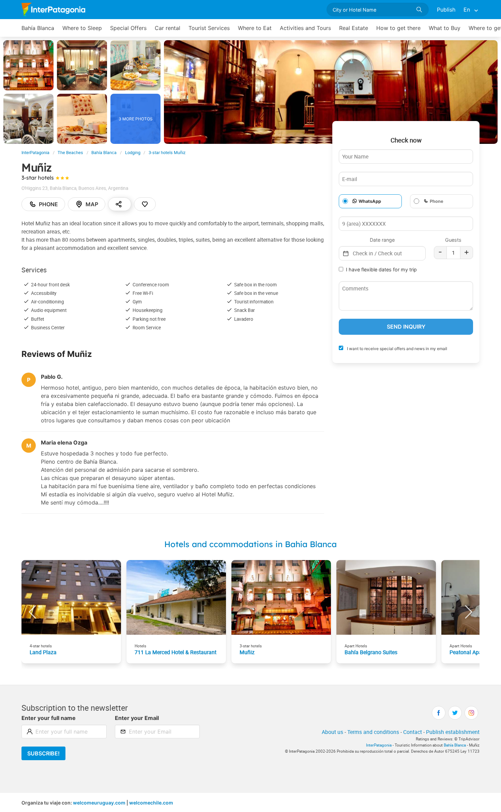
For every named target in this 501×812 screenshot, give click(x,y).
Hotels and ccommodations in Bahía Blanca (250, 544)
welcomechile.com (151, 803)
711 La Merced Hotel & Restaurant (175, 652)
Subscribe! (43, 753)
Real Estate (353, 28)
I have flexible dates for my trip (381, 269)
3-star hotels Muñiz (167, 152)
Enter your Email (137, 718)
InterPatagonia (35, 152)
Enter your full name (48, 718)
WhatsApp (370, 201)
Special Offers (128, 28)
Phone (48, 204)
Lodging (132, 152)
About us (332, 732)
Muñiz (247, 652)
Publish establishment (453, 732)
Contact (412, 732)
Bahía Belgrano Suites (371, 652)
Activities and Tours (305, 28)
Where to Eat (255, 28)
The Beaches (70, 152)
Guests (453, 240)
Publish (446, 9)
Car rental (167, 28)
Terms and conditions (373, 732)
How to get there (398, 28)
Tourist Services (209, 28)
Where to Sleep (82, 28)
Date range (382, 240)
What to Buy (444, 28)
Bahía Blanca (37, 28)
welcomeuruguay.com (99, 803)
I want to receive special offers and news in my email (396, 348)
